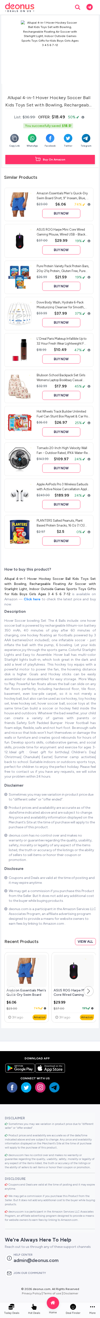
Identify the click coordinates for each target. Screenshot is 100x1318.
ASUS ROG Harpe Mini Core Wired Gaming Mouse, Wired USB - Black (73, 994)
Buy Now (61, 213)
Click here (33, 599)
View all (85, 942)
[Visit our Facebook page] (12, 1087)
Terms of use (52, 1293)
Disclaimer (70, 1293)
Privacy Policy (31, 1293)
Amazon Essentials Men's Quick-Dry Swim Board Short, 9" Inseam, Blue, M (26, 994)
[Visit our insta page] (40, 1087)
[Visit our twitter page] (26, 1087)
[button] (88, 991)
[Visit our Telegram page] (54, 1087)
